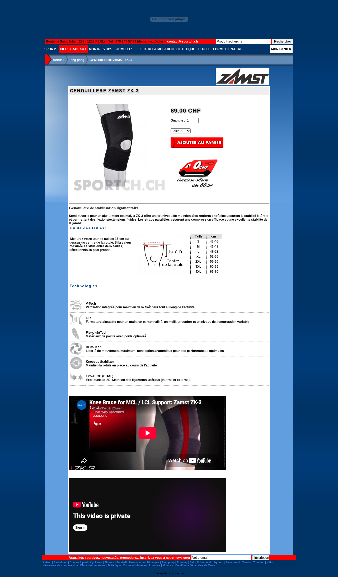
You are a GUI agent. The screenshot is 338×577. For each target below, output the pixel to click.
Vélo (270, 562)
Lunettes (154, 565)
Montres (168, 565)
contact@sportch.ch (182, 41)
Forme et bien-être (135, 565)
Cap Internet (177, 573)
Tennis (246, 562)
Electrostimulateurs (93, 565)
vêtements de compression (60, 565)
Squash (218, 562)
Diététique (114, 565)
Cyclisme (96, 562)
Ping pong (76, 60)
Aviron (47, 562)
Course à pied (79, 562)
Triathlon (258, 562)
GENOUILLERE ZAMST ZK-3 (111, 60)
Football (121, 562)
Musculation (137, 562)
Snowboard (233, 562)
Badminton (60, 562)
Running (182, 562)
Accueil (58, 60)
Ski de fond (203, 562)
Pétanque (153, 562)
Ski (192, 562)
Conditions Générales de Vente (195, 565)
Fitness (109, 562)
